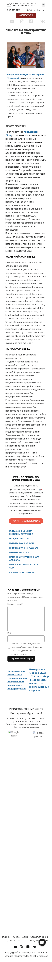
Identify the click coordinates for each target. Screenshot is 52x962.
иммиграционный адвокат (23, 548)
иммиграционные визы (21, 543)
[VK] (42, 21)
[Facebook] (31, 21)
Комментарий (15, 604)
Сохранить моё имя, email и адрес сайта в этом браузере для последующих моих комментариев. (27, 649)
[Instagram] (22, 21)
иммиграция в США (19, 553)
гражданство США (19, 539)
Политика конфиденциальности (27, 727)
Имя (9, 633)
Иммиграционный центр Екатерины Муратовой (24, 5)
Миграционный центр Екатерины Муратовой (21, 532)
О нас (16, 937)
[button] (43, 5)
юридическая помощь (21, 572)
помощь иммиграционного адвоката (24, 558)
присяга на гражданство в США (23, 566)
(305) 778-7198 (13, 941)
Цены (25, 937)
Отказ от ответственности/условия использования (26, 724)
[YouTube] (12, 21)
